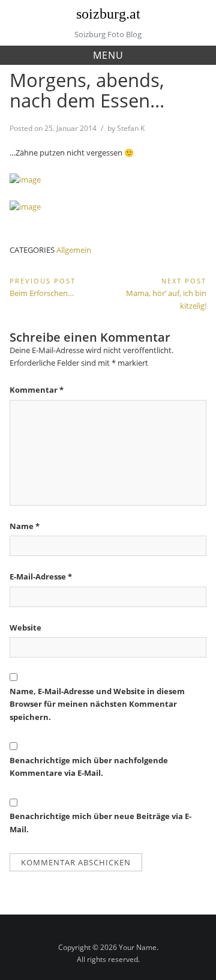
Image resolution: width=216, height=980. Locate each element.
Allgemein (73, 249)
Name (25, 526)
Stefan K (131, 128)
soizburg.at (108, 14)
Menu (108, 55)
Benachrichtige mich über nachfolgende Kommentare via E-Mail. (89, 766)
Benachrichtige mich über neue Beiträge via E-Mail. (100, 822)
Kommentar (37, 389)
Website (25, 627)
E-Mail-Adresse (41, 576)
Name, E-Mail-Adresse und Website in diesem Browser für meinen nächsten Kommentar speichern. (97, 704)
